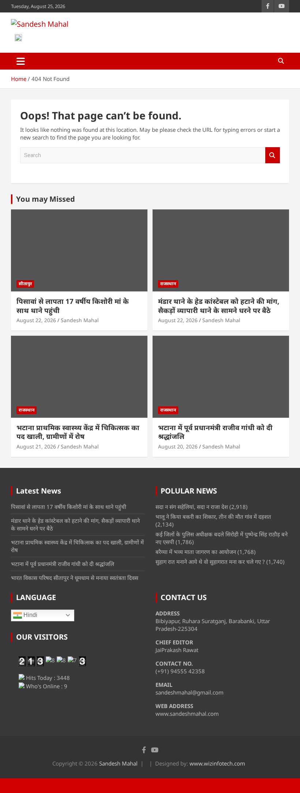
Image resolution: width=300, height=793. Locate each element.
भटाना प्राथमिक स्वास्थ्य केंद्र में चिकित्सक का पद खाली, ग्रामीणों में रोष (77, 432)
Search (272, 155)
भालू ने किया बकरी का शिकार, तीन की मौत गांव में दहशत (213, 516)
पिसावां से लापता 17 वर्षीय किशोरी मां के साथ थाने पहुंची (72, 306)
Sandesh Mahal (80, 320)
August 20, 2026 (178, 446)
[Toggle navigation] (20, 61)
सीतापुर (25, 283)
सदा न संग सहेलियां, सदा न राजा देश (191, 506)
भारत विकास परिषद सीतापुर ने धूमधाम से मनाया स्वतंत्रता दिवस (74, 577)
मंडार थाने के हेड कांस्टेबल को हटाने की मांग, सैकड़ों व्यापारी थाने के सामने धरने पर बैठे (218, 306)
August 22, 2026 (36, 320)
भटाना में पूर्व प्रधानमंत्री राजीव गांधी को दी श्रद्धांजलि (215, 432)
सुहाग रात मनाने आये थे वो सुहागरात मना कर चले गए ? (210, 561)
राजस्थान (168, 283)
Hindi (29, 615)
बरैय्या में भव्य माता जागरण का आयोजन (195, 551)
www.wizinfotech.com (217, 763)
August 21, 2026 (36, 446)
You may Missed (45, 199)
